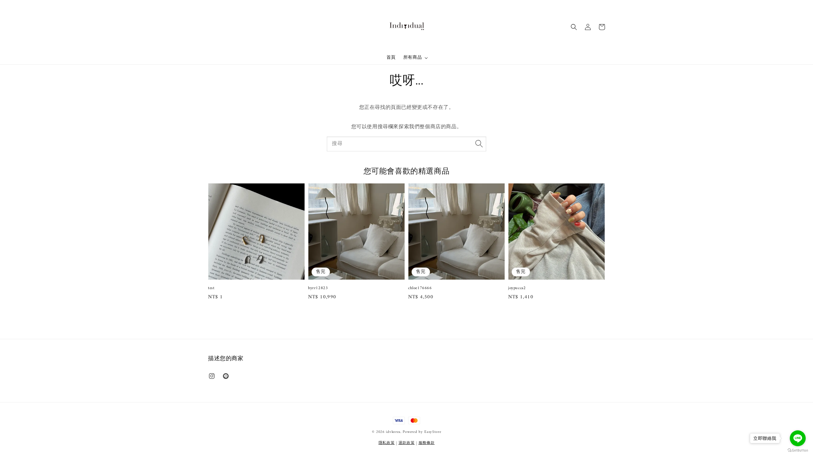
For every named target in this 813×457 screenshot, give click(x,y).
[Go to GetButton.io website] (798, 450)
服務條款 (427, 443)
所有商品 (412, 58)
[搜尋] (479, 144)
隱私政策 (387, 443)
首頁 (391, 58)
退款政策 (407, 443)
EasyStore (432, 432)
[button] (574, 27)
